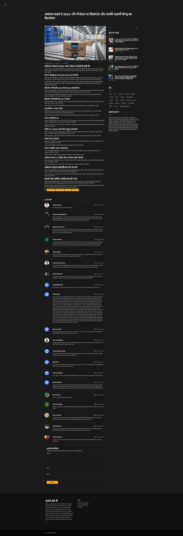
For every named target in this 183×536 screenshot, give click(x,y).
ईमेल (48, 474)
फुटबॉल (127, 94)
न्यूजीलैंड (122, 97)
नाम (48, 468)
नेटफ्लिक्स (124, 103)
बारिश (110, 106)
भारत (115, 94)
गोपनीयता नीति (81, 505)
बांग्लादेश (111, 100)
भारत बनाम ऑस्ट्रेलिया (124, 106)
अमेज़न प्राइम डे (51, 190)
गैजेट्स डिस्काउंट (60, 190)
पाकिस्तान (133, 94)
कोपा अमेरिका (131, 103)
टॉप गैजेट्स (68, 190)
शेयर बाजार (121, 94)
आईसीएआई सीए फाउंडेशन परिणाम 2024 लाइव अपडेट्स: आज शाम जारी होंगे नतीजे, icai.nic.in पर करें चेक (126, 58)
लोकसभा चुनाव (129, 97)
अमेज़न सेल (75, 190)
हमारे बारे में (80, 503)
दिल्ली (116, 100)
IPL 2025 (116, 106)
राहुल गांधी (117, 103)
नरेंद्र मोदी (122, 100)
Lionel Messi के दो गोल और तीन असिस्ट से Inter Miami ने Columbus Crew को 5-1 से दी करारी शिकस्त (126, 40)
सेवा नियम (86, 503)
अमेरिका (111, 103)
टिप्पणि (48, 453)
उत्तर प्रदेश (111, 97)
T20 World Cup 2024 (131, 100)
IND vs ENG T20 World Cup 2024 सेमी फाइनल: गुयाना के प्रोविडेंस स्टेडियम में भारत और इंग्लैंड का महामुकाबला (126, 77)
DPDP (81, 507)
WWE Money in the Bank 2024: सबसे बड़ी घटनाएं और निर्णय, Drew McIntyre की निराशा (126, 68)
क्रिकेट (110, 94)
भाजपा (117, 97)
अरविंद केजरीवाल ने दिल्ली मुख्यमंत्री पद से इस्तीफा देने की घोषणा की (126, 49)
